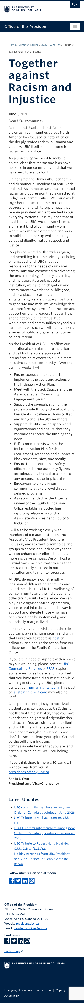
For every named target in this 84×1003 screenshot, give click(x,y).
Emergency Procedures (18, 990)
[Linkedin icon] (25, 882)
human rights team (43, 687)
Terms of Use (43, 990)
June (52, 44)
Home (12, 44)
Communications (29, 44)
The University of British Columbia (30, 9)
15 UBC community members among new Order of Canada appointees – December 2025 (44, 833)
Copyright (61, 990)
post (55, 638)
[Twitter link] (14, 942)
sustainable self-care (30, 692)
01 (59, 44)
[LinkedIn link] (20, 942)
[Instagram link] (31, 882)
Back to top (12, 951)
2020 (44, 44)
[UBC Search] (75, 5)
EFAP (50, 669)
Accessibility (11, 995)
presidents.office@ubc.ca (29, 772)
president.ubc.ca (27, 923)
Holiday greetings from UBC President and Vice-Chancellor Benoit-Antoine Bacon (42, 859)
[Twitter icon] (18, 882)
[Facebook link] (7, 942)
